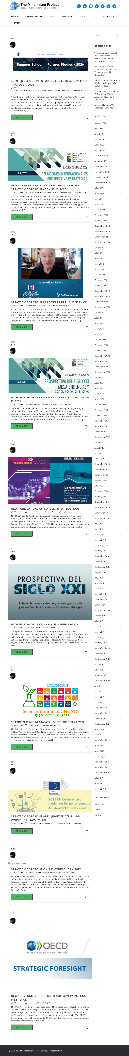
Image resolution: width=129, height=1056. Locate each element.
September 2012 (102, 772)
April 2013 (99, 751)
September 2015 (102, 680)
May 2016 (98, 664)
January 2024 (100, 285)
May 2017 (98, 626)
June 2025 (99, 193)
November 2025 (102, 172)
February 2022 (101, 410)
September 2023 (102, 307)
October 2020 (101, 475)
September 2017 (102, 610)
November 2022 (102, 361)
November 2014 (102, 713)
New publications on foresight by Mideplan (45, 508)
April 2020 (99, 485)
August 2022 (100, 377)
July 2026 (98, 128)
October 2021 (101, 431)
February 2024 (101, 280)
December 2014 (102, 707)
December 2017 (101, 599)
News (97, 809)
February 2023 (101, 345)
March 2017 (100, 632)
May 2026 (99, 139)
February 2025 (101, 215)
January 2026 (100, 161)
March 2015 (100, 697)
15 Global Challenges (34, 16)
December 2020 (102, 464)
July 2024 (98, 253)
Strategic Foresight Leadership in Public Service (49, 302)
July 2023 (98, 318)
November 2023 (102, 296)
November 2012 (102, 767)
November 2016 (102, 648)
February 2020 (101, 491)
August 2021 (100, 442)
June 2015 (99, 686)
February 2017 (101, 637)
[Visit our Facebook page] (79, 6)
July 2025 (98, 188)
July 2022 (98, 383)
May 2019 (99, 529)
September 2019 (102, 518)
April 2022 (99, 399)
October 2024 (101, 236)
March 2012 (100, 789)
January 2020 (100, 496)
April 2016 (99, 669)
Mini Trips (99, 804)
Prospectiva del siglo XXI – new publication (44, 624)
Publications (67, 16)
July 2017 (98, 621)
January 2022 (100, 415)
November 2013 (102, 740)
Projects (53, 16)
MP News (82, 16)
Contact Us (16, 23)
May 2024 (99, 264)
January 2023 (100, 350)
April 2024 (99, 269)
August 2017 (100, 615)
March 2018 (100, 594)
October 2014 (101, 718)
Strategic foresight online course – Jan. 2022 (46, 869)
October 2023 (101, 301)
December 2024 (102, 226)
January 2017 (100, 642)
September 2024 (102, 242)
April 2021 (99, 458)
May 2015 (98, 691)
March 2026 (100, 150)
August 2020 (100, 480)
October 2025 (101, 177)
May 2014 (99, 734)
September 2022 (102, 372)
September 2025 (102, 182)
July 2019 (98, 523)
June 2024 (99, 258)
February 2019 (101, 545)
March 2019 (100, 540)
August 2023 (100, 312)
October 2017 (100, 605)
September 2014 (102, 724)
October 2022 (101, 366)
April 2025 (99, 204)
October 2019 (101, 513)
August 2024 (100, 247)
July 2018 (98, 577)
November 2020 (102, 469)
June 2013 (99, 745)
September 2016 (102, 659)
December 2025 (102, 166)
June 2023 (99, 323)
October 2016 (101, 653)
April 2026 (99, 144)
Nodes (97, 815)
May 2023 (99, 328)
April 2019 (99, 534)
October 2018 (101, 561)
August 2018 (100, 572)
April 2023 (99, 334)
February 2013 (101, 756)
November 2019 (102, 507)
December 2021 (101, 421)
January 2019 (100, 550)
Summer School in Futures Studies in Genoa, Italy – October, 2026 (107, 83)
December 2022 (102, 356)
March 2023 (100, 339)
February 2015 (101, 702)
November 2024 (102, 231)
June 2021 (99, 448)
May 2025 (99, 199)
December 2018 (101, 556)
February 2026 (101, 155)
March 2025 (100, 209)
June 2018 (99, 583)
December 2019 (102, 502)
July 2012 (98, 778)
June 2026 (99, 134)
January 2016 (100, 675)
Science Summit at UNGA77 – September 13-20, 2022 (48, 722)
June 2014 (99, 729)
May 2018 (98, 588)
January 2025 (100, 220)
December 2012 (101, 761)
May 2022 (99, 393)
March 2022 (100, 404)
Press (94, 16)
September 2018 (102, 567)
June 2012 (99, 783)
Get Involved (108, 16)
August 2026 (100, 123)
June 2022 (99, 388)
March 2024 (100, 274)
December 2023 (102, 291)
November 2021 (102, 426)
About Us (15, 16)
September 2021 (102, 437)
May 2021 (98, 453)
